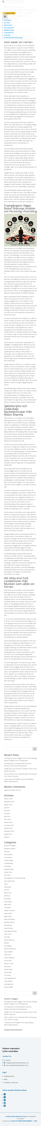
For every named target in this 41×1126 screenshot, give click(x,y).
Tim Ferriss (7, 975)
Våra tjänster (9, 28)
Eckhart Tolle (8, 872)
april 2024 (7, 816)
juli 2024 (6, 808)
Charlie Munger (8, 860)
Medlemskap (9, 30)
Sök (35, 749)
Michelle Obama (9, 922)
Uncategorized (8, 984)
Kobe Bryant (8, 902)
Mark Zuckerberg (9, 919)
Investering (7, 887)
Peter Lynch (7, 934)
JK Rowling (7, 899)
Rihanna (6, 943)
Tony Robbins (8, 981)
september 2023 (9, 831)
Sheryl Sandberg (9, 958)
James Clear (7, 893)
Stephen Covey (8, 963)
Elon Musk (7, 875)
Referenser (8, 25)
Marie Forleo (8, 913)
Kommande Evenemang (13, 38)
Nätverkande (8, 925)
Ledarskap (7, 907)
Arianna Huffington (10, 846)
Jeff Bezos (7, 896)
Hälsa (6, 884)
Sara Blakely (8, 946)
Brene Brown (8, 854)
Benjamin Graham (9, 848)
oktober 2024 (8, 799)
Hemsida (7, 20)
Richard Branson (9, 940)
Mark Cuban (8, 916)
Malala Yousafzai (9, 910)
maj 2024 (7, 813)
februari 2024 (8, 822)
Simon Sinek (8, 961)
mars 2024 (7, 819)
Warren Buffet (8, 987)
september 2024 (9, 802)
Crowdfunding (8, 863)
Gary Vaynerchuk (9, 881)
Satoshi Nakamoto (10, 949)
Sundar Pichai (8, 969)
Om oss (7, 23)
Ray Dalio (7, 937)
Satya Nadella (8, 952)
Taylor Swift (7, 972)
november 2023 (9, 825)
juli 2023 (6, 837)
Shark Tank (7, 955)
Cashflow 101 (9, 33)
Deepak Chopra (9, 869)
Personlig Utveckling (10, 931)
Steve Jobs (7, 966)
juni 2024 (7, 810)
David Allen (7, 866)
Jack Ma (6, 890)
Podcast (7, 35)
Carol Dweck (8, 857)
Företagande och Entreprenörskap (14, 878)
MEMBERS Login (9, 13)
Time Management (10, 978)
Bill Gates (7, 851)
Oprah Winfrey (8, 928)
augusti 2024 (8, 805)
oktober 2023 (8, 828)
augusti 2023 (8, 834)
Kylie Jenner (7, 904)
